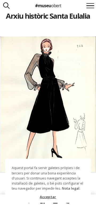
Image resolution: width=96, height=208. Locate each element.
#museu (48, 6)
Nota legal (70, 188)
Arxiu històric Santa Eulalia (48, 16)
